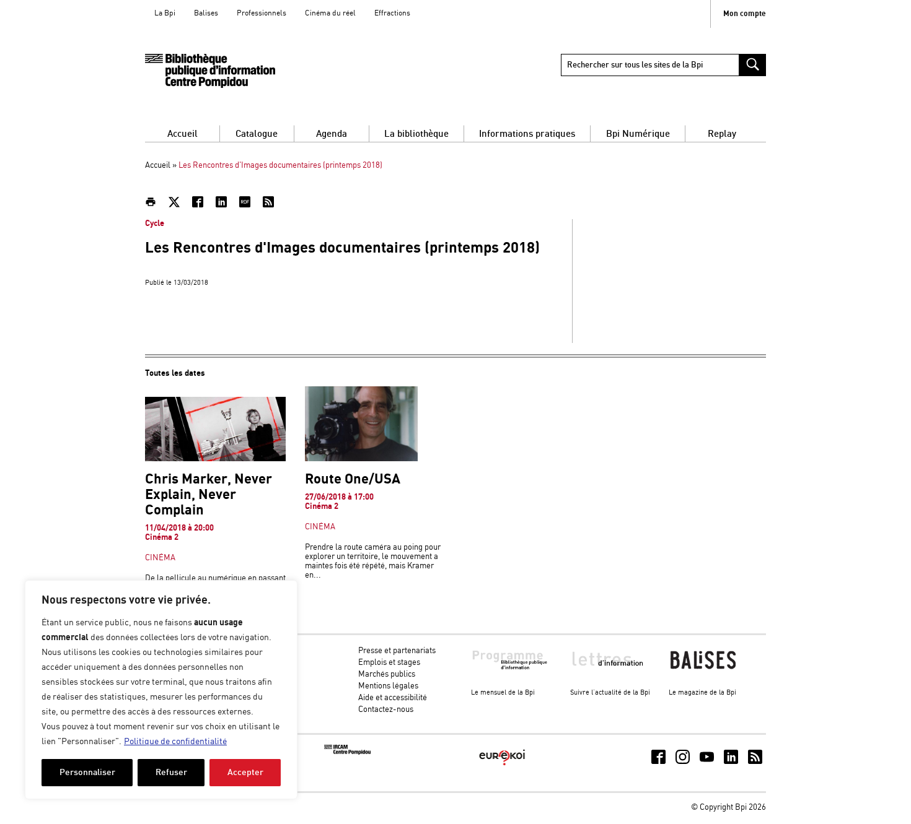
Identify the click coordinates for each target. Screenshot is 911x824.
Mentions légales (388, 686)
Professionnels (261, 13)
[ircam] (347, 752)
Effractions (392, 13)
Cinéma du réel (330, 13)
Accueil (182, 134)
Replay (722, 134)
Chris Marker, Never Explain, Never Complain (208, 495)
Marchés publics (386, 674)
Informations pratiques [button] (527, 134)
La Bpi (164, 13)
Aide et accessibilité (392, 698)
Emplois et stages (389, 663)
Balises (206, 13)
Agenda (331, 134)
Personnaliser (87, 772)
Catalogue (256, 134)
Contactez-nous (385, 710)
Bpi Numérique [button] (638, 134)
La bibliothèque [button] (416, 134)
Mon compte (744, 14)
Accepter (245, 772)
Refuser (171, 772)
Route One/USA (352, 479)
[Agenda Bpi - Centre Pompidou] (210, 71)
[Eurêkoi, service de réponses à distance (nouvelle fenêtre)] (502, 766)
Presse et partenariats (397, 651)
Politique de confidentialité (175, 741)
